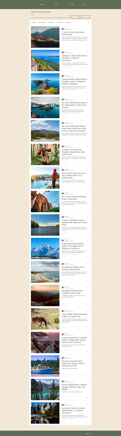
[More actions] (87, 29)
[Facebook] (85, 433)
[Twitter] (87, 433)
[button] (88, 22)
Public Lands (51, 22)
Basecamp (68, 22)
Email (32, 14)
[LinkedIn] (89, 433)
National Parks (60, 22)
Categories (33, 22)
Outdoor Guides (42, 22)
